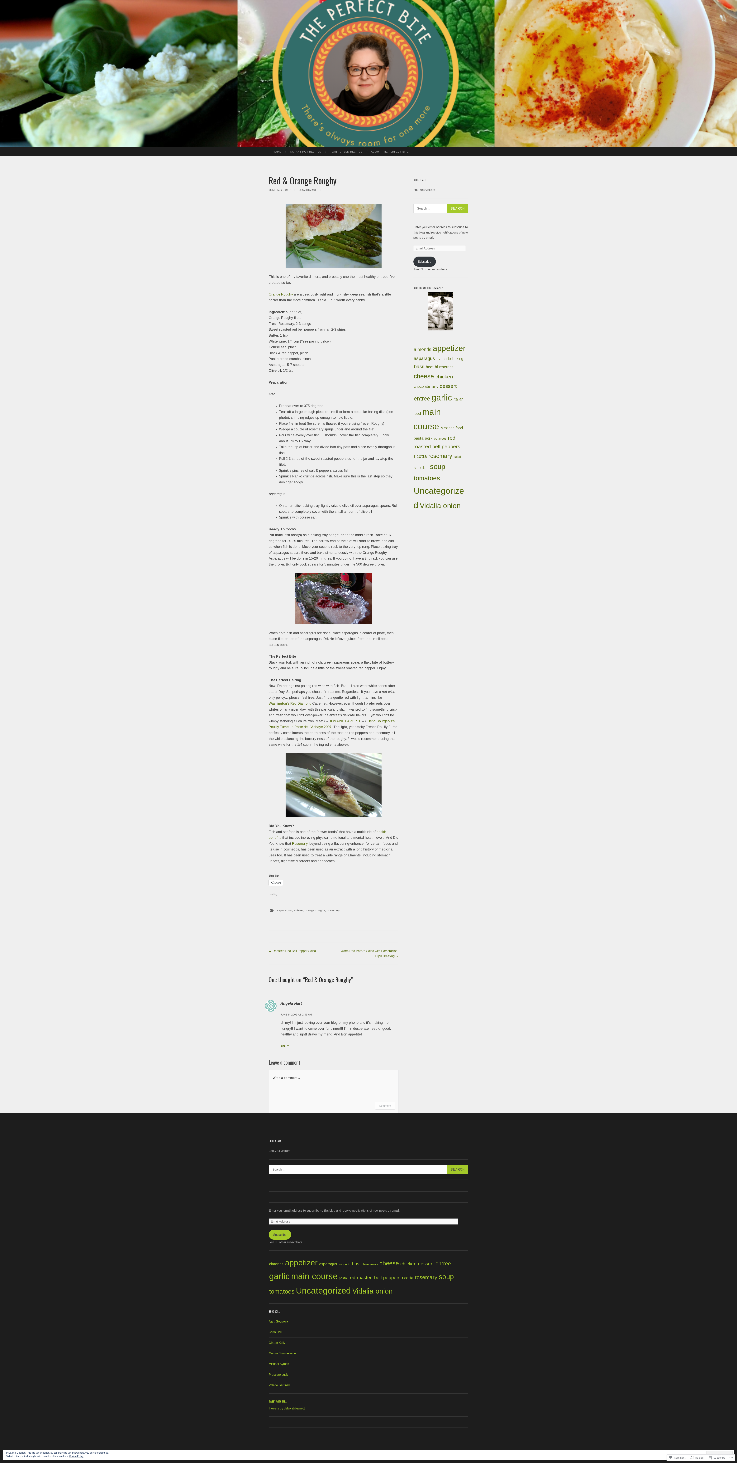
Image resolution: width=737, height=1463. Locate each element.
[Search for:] (440, 208)
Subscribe (424, 261)
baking (457, 359)
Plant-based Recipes (346, 151)
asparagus (284, 910)
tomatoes (427, 478)
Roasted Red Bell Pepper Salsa (292, 951)
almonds (422, 349)
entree (298, 910)
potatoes (440, 438)
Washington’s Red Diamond (290, 703)
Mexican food (451, 428)
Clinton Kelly (277, 1342)
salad (457, 456)
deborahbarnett (307, 190)
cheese (424, 376)
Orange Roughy (281, 294)
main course (314, 1276)
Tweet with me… (278, 1401)
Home (277, 151)
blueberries (444, 367)
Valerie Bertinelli (279, 1385)
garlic (441, 397)
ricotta (420, 456)
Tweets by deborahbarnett (287, 1408)
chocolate (422, 386)
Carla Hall (275, 1332)
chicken (444, 377)
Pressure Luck (278, 1374)
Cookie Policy (76, 1456)
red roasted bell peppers (374, 1277)
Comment (385, 1105)
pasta (418, 438)
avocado (443, 359)
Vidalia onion (440, 506)
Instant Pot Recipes (305, 151)
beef (429, 367)
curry (435, 386)
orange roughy (315, 910)
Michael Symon (279, 1364)
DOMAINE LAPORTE (345, 721)
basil (419, 366)
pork (428, 438)
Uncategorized (323, 1290)
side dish (421, 468)
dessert (448, 386)
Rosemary (299, 843)
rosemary (333, 910)
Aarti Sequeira (278, 1321)
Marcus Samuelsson (282, 1353)
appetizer (449, 348)
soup (437, 467)
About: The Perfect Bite (390, 151)
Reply (284, 1046)
